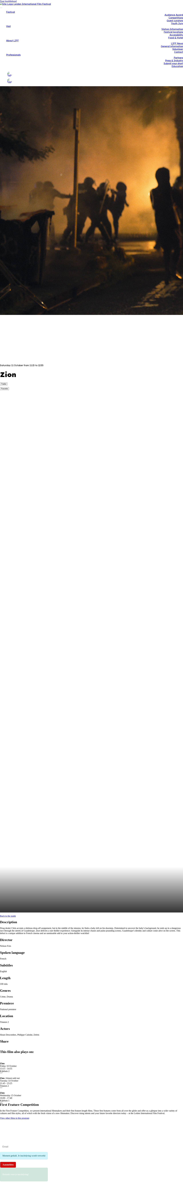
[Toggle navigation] (1, 7)
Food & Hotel (175, 37)
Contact (178, 52)
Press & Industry (174, 60)
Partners (178, 57)
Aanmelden (8, 1164)
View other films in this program (14, 1118)
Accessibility (176, 34)
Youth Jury (177, 23)
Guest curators (175, 20)
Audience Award (174, 14)
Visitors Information (172, 29)
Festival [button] (10, 12)
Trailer (3, 384)
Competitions (176, 17)
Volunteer (177, 49)
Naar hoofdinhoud (8, 1)
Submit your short (173, 63)
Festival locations (173, 32)
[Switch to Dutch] (9, 74)
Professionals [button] (13, 54)
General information (172, 46)
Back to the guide (8, 916)
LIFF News (177, 43)
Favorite (4, 389)
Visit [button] (8, 26)
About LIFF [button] (12, 40)
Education (177, 66)
